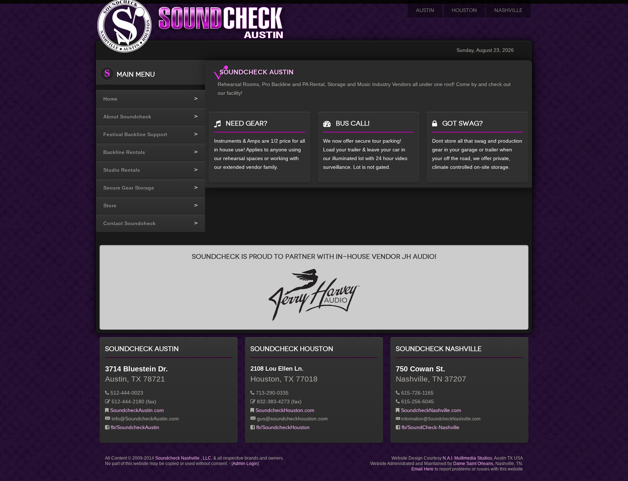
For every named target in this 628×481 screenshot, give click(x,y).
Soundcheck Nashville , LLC (183, 458)
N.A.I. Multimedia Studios (467, 458)
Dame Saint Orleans (473, 463)
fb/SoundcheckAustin (135, 427)
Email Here (422, 469)
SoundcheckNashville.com (431, 410)
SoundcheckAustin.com (137, 410)
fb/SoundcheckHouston (283, 427)
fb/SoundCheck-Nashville (430, 427)
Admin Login (245, 463)
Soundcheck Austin (257, 72)
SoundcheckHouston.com (284, 410)
